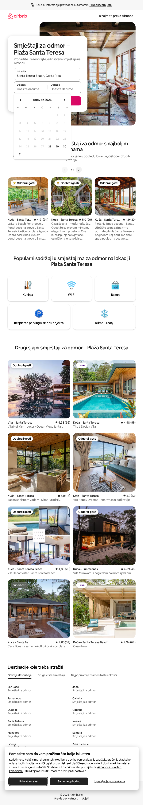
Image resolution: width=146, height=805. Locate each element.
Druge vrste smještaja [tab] (51, 675)
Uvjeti (85, 798)
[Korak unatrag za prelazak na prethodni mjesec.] (20, 100)
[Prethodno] (65, 170)
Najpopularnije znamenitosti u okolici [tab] (94, 675)
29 (57, 146)
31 (20, 154)
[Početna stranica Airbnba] (17, 16)
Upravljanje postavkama (109, 781)
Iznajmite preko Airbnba (116, 16)
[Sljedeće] (79, 170)
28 (49, 146)
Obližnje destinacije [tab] (20, 675)
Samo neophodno (69, 781)
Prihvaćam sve (28, 781)
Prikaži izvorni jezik (101, 5)
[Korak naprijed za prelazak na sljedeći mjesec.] (64, 100)
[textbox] (30, 89)
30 (64, 146)
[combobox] (47, 75)
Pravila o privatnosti (66, 798)
